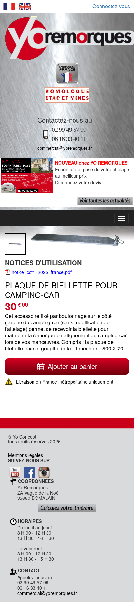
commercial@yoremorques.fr (64, 148)
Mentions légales (25, 455)
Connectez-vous (111, 6)
